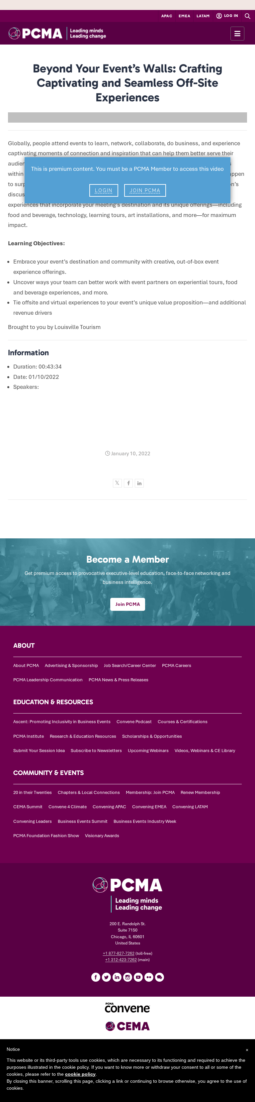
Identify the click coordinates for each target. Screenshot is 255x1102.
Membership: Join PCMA (150, 792)
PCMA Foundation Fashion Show (46, 835)
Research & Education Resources (83, 736)
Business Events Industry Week (145, 821)
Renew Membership (200, 792)
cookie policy (80, 1074)
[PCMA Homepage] (69, 33)
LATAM (203, 16)
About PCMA (26, 665)
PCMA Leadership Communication (48, 680)
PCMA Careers (176, 665)
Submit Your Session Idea (39, 750)
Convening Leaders (32, 821)
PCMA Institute (28, 736)
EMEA (184, 16)
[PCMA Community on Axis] (159, 977)
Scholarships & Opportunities (152, 736)
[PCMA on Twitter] (106, 977)
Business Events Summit (83, 821)
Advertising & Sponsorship (71, 665)
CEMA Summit (27, 807)
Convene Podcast (134, 721)
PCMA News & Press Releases (118, 680)
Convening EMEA (149, 807)
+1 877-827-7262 (118, 953)
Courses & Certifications (183, 721)
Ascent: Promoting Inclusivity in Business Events (62, 721)
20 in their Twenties (32, 792)
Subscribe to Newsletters (96, 750)
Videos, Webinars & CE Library (205, 750)
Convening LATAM (190, 807)
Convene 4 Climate (67, 807)
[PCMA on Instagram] (127, 977)
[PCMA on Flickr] (148, 977)
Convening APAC (109, 807)
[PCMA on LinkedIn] (117, 977)
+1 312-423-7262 (121, 959)
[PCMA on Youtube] (138, 977)
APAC (167, 16)
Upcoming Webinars (148, 750)
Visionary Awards (102, 835)
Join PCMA (145, 190)
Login (104, 190)
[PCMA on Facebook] (95, 977)
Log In (230, 15)
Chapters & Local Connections (89, 792)
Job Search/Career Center (130, 665)
